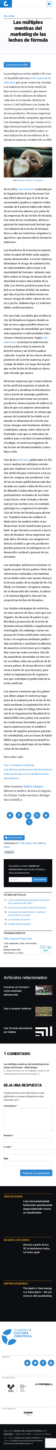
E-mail (8, 1147)
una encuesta (26, 189)
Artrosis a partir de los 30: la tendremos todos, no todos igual (36, 1248)
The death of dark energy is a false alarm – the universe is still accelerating (37, 1292)
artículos (23, 459)
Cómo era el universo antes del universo (27, 907)
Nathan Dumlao (25, 180)
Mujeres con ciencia (16, 1240)
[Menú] (49, 4)
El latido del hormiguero (19, 924)
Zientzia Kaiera (13, 1196)
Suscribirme (40, 879)
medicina (9, 852)
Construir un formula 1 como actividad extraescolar (17, 991)
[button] (10, 815)
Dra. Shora (9, 16)
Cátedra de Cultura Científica (28, 1431)
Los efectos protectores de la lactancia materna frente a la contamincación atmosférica (28, 774)
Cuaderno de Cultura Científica (26, 1438)
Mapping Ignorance (16, 1283)
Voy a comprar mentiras (19, 765)
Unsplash (38, 180)
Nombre (8, 1135)
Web (6, 1158)
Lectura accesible (17, 64)
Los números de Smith (19, 919)
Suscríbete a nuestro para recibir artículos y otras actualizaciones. (27, 869)
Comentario (10, 1106)
